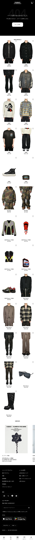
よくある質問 (22, 470)
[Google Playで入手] (20, 519)
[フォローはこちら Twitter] (8, 496)
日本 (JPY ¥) (5, 525)
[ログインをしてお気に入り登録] (15, 41)
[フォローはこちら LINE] (12, 496)
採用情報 (4, 478)
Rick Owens (26, 298)
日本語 (13, 525)
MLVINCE (9, 210)
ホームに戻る (17, 24)
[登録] (29, 507)
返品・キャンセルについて (25, 478)
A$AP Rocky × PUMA (9, 239)
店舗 (3, 475)
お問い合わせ (22, 481)
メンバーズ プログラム (7, 470)
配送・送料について (23, 475)
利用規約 (4, 484)
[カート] (32, 3)
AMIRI (9, 64)
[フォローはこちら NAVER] (16, 496)
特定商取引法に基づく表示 (8, 481)
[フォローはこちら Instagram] (4, 496)
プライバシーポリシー (7, 486)
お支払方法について (23, 473)
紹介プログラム (5, 473)
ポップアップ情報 (5, 455)
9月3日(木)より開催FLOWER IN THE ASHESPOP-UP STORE (9, 459)
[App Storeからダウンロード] (7, 519)
